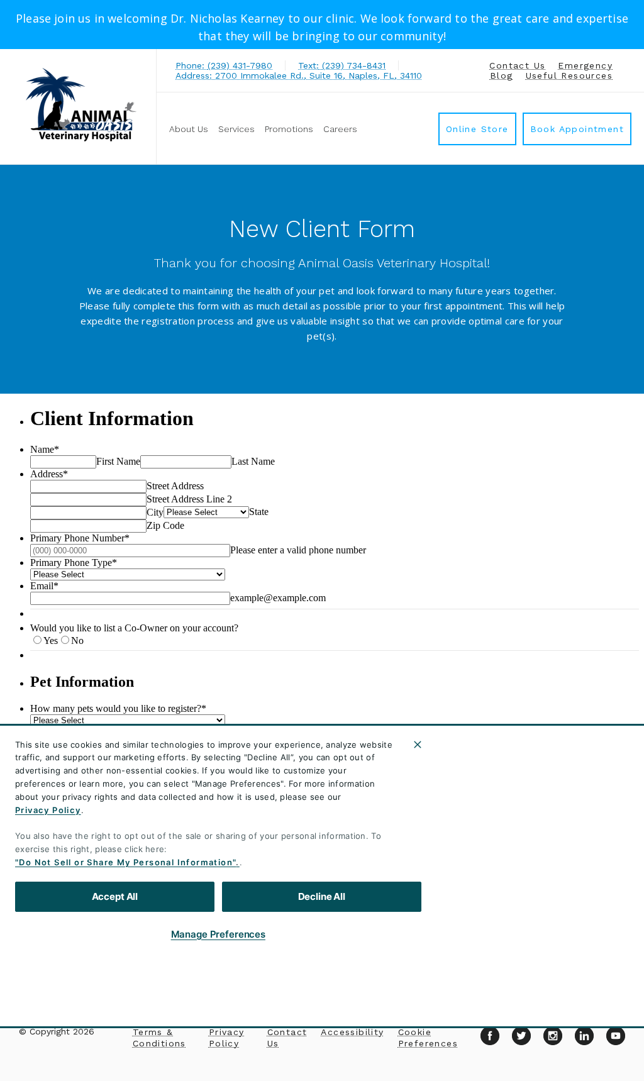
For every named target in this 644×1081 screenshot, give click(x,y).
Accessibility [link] (352, 1032)
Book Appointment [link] (577, 129)
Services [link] (236, 129)
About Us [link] (460, 770)
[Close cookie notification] (417, 744)
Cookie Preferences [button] (428, 1037)
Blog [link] (501, 75)
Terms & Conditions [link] (159, 1037)
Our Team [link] (461, 801)
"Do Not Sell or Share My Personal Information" (125, 862)
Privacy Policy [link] (227, 1037)
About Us (188, 129)
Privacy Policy (48, 810)
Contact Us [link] (517, 65)
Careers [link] (340, 129)
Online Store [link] (477, 129)
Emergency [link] (585, 65)
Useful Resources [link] (569, 75)
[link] (81, 104)
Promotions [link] (289, 129)
